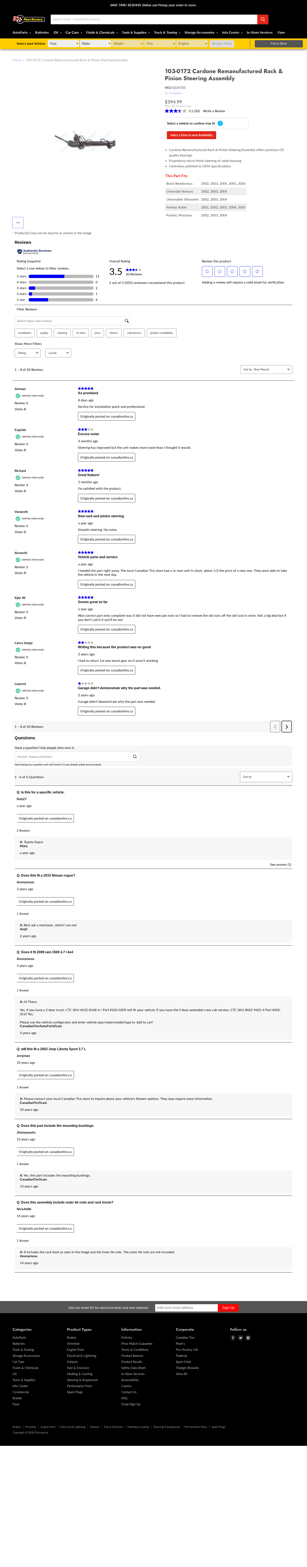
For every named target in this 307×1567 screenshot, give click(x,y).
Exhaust (72, 1362)
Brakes (71, 1337)
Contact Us (129, 1392)
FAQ (124, 1398)
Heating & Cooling (80, 1374)
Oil (56, 32)
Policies (126, 1337)
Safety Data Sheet (133, 1368)
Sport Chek (183, 1362)
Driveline (73, 1343)
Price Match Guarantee (136, 1343)
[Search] (262, 19)
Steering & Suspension (82, 1380)
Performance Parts (79, 1386)
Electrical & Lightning (81, 1355)
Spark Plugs (75, 1392)
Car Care (73, 32)
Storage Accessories (200, 32)
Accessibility (130, 1380)
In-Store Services (260, 32)
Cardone (175, 93)
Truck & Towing (166, 32)
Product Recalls (131, 1362)
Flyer (281, 32)
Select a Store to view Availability (191, 135)
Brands (17, 1398)
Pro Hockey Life (187, 1349)
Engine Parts (75, 1349)
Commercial (21, 1392)
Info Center (231, 32)
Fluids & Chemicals (100, 32)
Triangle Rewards (187, 1368)
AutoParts (20, 32)
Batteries (42, 32)
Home (17, 60)
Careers (126, 1386)
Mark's (180, 1343)
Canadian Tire (185, 1337)
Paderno (181, 1355)
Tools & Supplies (134, 32)
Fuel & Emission (78, 1368)
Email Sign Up (130, 1404)
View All (181, 1374)
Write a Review (214, 111)
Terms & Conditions (134, 1349)
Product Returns (132, 1355)
